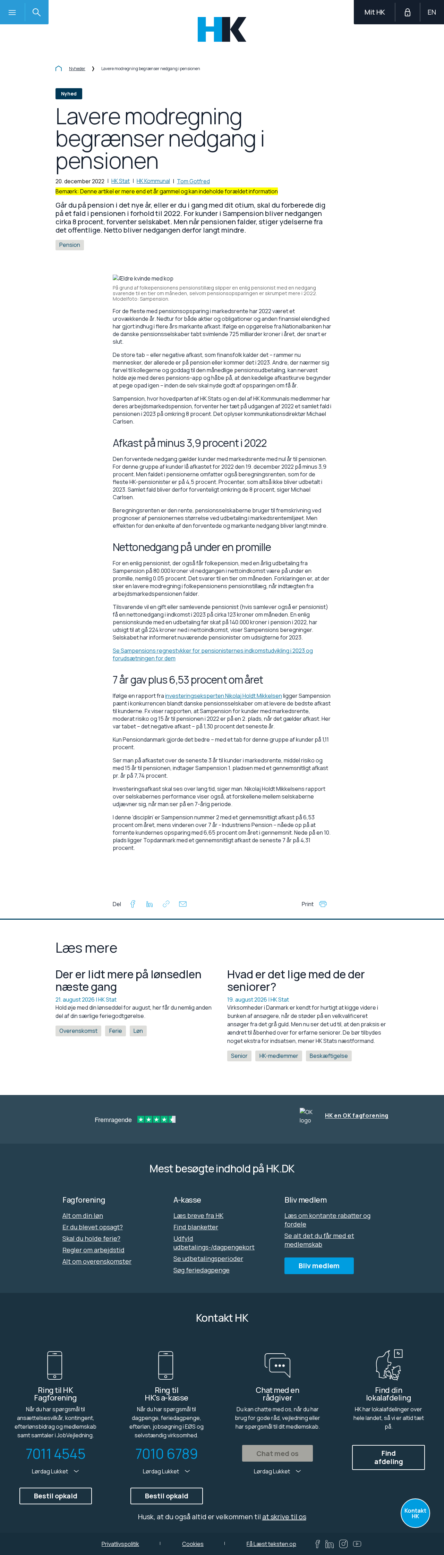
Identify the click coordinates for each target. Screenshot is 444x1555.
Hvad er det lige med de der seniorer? (296, 980)
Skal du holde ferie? (91, 1238)
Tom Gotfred (193, 181)
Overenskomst (78, 1031)
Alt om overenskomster (96, 1261)
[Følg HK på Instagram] (343, 1544)
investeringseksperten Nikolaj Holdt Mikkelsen (223, 696)
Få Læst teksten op (271, 1544)
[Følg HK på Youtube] (357, 1544)
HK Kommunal (153, 181)
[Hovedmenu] (12, 12)
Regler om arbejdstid (93, 1250)
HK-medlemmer (278, 1056)
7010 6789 (166, 1453)
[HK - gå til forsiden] (222, 29)
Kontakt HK (415, 1513)
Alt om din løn (82, 1215)
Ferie (115, 1031)
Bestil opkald (55, 1495)
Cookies (193, 1544)
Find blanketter (195, 1227)
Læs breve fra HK (198, 1215)
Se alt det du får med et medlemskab (319, 1239)
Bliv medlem (319, 1265)
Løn (138, 1031)
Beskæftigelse (329, 1056)
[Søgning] (36, 12)
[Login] (407, 12)
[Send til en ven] (182, 905)
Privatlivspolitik (120, 1544)
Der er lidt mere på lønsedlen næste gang (129, 980)
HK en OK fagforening (356, 1116)
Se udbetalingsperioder (208, 1258)
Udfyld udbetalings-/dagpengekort (214, 1242)
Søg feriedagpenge (201, 1270)
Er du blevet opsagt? (92, 1227)
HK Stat (120, 181)
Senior (239, 1056)
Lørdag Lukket (50, 1471)
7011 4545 (55, 1453)
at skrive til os (284, 1516)
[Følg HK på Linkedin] (329, 1544)
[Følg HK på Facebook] (318, 1544)
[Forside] (59, 69)
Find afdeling (388, 1457)
